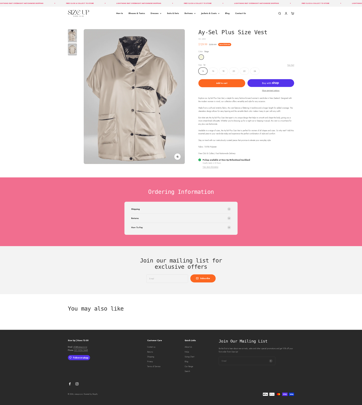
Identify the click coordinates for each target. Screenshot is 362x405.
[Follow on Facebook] (70, 384)
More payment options (270, 90)
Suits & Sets (173, 13)
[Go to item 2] (72, 49)
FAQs (187, 351)
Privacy (150, 361)
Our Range (189, 366)
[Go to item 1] (72, 35)
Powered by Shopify (91, 394)
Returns (150, 351)
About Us (188, 346)
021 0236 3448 (81, 350)
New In (119, 13)
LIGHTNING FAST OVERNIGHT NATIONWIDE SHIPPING (128, 3)
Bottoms (189, 13)
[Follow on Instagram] (77, 384)
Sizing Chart (189, 356)
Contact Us (240, 13)
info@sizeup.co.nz (80, 346)
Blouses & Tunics (137, 13)
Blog (227, 13)
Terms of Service (153, 366)
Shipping (150, 356)
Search (187, 371)
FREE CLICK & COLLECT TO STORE (70, 3)
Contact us (151, 346)
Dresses (155, 13)
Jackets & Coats (209, 13)
